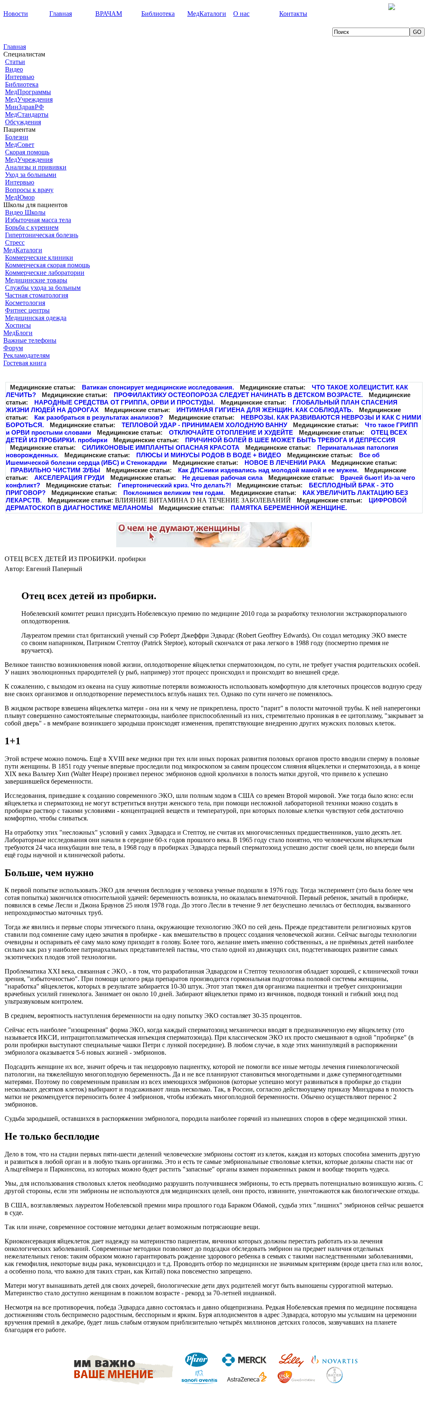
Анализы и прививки (35, 167)
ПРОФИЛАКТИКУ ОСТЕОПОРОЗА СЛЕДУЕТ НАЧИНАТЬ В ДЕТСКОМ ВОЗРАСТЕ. (238, 394)
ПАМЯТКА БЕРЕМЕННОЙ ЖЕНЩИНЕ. (289, 507)
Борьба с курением (32, 227)
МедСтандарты (26, 114)
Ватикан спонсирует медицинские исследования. (158, 387)
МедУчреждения (29, 99)
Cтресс (15, 242)
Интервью (19, 76)
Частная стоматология (36, 295)
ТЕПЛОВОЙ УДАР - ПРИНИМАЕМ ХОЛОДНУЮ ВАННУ (204, 424)
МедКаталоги (22, 250)
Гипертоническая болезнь (41, 234)
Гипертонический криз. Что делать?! (174, 485)
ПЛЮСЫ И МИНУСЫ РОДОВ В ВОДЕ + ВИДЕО (208, 455)
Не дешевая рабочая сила (222, 477)
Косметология (25, 302)
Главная (14, 46)
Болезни (16, 137)
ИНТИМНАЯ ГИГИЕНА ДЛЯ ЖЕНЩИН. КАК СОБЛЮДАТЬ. (264, 409)
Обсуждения (23, 122)
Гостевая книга (24, 362)
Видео (14, 69)
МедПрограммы (28, 91)
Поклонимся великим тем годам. (174, 492)
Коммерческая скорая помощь (47, 265)
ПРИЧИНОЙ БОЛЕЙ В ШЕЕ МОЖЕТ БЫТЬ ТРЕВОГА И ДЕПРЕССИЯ (290, 439)
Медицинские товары (36, 280)
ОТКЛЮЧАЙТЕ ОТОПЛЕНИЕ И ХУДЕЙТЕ (231, 432)
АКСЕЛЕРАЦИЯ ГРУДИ (69, 477)
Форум (13, 347)
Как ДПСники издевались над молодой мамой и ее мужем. (268, 470)
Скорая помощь (27, 152)
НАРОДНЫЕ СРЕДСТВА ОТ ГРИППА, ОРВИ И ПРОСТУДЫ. (124, 402)
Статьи (15, 61)
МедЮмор (20, 197)
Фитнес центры (27, 310)
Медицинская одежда (35, 317)
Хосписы (18, 325)
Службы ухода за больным (43, 287)
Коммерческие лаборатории (44, 272)
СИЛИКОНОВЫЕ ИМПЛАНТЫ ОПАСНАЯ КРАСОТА (160, 447)
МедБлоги (18, 332)
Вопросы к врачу (29, 189)
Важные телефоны (29, 340)
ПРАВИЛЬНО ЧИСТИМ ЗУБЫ (55, 470)
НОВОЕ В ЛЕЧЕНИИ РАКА (285, 462)
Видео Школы (25, 212)
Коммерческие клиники (39, 257)
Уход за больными (30, 174)
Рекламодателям (26, 355)
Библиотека (21, 84)
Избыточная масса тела (38, 219)
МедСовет (19, 144)
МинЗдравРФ (24, 106)
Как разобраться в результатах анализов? (98, 417)
